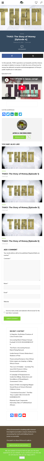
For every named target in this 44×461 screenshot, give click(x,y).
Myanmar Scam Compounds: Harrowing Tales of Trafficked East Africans (21, 402)
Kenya (22, 34)
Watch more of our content (18, 445)
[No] (41, 455)
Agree (22, 457)
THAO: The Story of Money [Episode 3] (20, 207)
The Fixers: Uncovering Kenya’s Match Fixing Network (20, 349)
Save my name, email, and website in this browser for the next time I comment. (23, 312)
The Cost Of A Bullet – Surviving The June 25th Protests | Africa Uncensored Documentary (22, 369)
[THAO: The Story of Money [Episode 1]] (22, 157)
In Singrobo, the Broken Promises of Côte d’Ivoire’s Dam (21, 335)
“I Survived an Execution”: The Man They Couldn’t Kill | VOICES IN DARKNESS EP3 (21, 395)
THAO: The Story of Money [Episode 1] (20, 174)
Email (6, 292)
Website (6, 301)
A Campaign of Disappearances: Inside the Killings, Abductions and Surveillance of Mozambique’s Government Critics (21, 378)
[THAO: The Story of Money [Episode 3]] (22, 191)
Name (6, 283)
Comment (7, 258)
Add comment (22, 49)
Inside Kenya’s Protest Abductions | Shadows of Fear (21, 354)
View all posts (19, 137)
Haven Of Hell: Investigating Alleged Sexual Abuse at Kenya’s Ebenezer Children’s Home (21, 387)
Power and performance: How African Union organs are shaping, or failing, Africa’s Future (22, 361)
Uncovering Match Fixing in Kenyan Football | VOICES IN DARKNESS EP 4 (21, 342)
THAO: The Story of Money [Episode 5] (20, 241)
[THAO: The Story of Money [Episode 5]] (22, 225)
